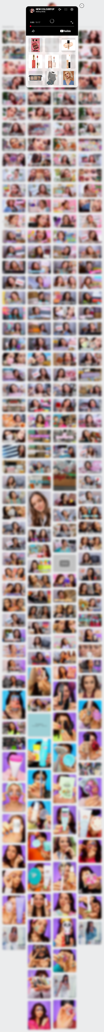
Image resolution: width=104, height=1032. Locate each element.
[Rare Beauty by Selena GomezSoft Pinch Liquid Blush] (35, 61)
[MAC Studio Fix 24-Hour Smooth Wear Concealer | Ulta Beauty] (68, 61)
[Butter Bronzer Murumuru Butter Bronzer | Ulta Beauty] (52, 45)
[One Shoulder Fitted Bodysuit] (52, 78)
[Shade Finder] (68, 45)
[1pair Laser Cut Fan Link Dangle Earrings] (68, 78)
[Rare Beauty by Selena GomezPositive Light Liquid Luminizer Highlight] (52, 61)
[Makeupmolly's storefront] (82, 6)
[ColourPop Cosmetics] (35, 45)
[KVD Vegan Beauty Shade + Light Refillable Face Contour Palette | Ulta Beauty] (35, 78)
